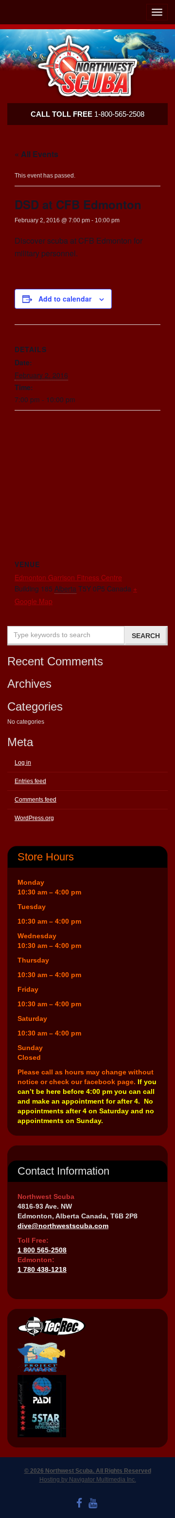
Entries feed (30, 781)
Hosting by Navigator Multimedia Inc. (87, 1479)
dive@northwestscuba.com (63, 1226)
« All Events (36, 154)
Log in (23, 762)
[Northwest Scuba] (87, 66)
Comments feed (35, 799)
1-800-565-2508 (87, 114)
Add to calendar (64, 299)
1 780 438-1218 (42, 1269)
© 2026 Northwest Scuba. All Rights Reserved (87, 1470)
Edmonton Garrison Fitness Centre (68, 577)
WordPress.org (34, 818)
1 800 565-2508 (42, 1250)
